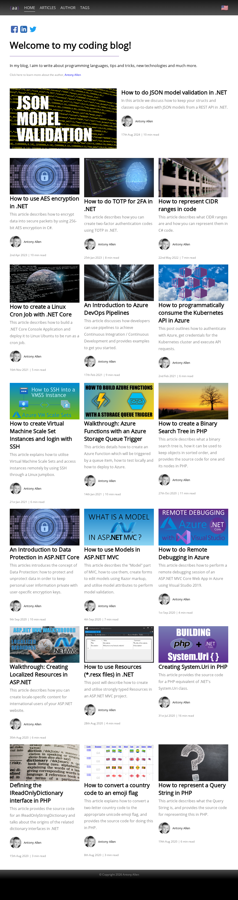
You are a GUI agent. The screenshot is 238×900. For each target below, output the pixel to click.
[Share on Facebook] (14, 29)
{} (15, 8)
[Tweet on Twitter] (33, 29)
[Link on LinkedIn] (23, 29)
